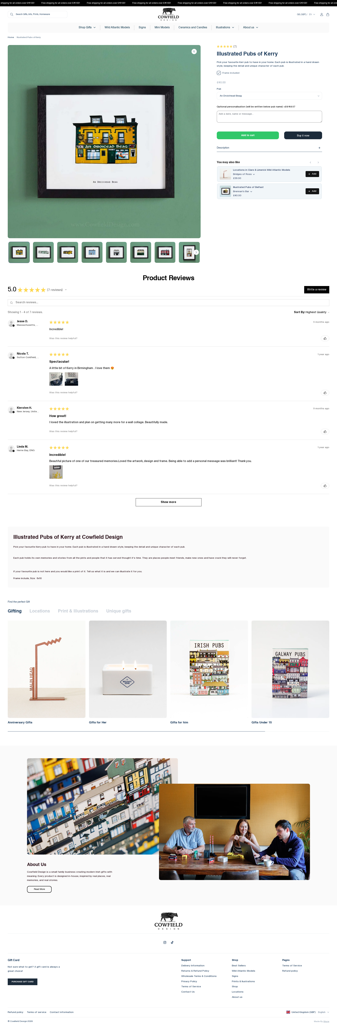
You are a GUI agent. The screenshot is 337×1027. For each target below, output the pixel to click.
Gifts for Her (98, 722)
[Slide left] (12, 252)
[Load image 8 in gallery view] (189, 252)
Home (11, 37)
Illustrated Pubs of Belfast (248, 187)
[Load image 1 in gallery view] (19, 252)
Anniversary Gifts (20, 722)
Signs (235, 976)
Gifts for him (179, 722)
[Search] (11, 14)
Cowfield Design (18, 1021)
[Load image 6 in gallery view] (140, 252)
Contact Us (188, 992)
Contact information (62, 1012)
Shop (235, 987)
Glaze (326, 1021)
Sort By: (299, 312)
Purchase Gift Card (23, 982)
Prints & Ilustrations (243, 981)
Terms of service (36, 1012)
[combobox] (37, 14)
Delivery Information (192, 966)
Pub (219, 89)
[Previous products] (310, 162)
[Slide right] (196, 252)
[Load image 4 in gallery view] (92, 252)
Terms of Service (191, 987)
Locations (237, 992)
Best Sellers (239, 966)
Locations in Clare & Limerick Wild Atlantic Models (261, 170)
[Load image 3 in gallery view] (67, 252)
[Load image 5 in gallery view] (116, 252)
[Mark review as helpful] (325, 338)
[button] (87, 28)
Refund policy (290, 971)
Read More (39, 889)
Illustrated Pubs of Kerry (29, 37)
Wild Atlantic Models (243, 971)
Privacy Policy (189, 981)
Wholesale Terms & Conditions (199, 976)
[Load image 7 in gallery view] (165, 252)
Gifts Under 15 (262, 722)
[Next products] (318, 162)
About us (237, 997)
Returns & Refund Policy (195, 971)
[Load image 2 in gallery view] (43, 252)
